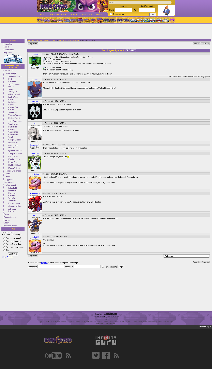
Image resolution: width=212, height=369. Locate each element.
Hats (8, 174)
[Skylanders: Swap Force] (146, 20)
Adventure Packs (12, 210)
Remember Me (118, 14)
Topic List (196, 44)
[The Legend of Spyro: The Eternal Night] (119, 20)
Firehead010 (35, 194)
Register (123, 6)
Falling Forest (14, 118)
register (44, 263)
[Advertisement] (105, 31)
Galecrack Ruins (15, 206)
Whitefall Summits (12, 199)
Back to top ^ (205, 327)
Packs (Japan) (9, 217)
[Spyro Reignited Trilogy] (40, 20)
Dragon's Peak (14, 168)
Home (43, 14)
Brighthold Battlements (13, 189)
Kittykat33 (35, 174)
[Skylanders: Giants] (139, 20)
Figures (6, 220)
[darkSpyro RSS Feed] (68, 355)
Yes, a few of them (14, 244)
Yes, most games (13, 241)
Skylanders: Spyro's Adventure (13, 66)
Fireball (35, 101)
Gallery (6, 223)
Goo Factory (13, 124)
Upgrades (10, 179)
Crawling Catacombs (13, 131)
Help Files (7, 53)
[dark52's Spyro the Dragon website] (72, 6)
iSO (34, 216)
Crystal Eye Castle (13, 108)
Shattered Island (15, 76)
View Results (7, 257)
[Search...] (172, 2)
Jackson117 (35, 145)
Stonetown (12, 112)
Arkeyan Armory (15, 153)
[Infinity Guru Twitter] (96, 355)
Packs (6, 214)
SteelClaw (35, 154)
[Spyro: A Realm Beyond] (172, 20)
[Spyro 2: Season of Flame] (73, 20)
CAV (34, 123)
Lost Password (147, 6)
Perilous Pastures (12, 80)
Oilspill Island (14, 94)
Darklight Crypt (14, 165)
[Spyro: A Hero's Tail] (99, 20)
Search (6, 47)
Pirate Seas (13, 162)
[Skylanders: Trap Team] (152, 20)
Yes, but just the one (15, 247)
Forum (99, 14)
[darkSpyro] (58, 340)
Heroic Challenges (13, 171)
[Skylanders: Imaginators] (165, 20)
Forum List (7, 44)
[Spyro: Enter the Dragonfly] (80, 20)
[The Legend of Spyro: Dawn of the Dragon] (126, 20)
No (7, 250)
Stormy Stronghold (12, 90)
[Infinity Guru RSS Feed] (116, 355)
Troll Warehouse (15, 121)
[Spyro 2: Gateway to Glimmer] (53, 20)
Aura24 (35, 80)
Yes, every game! (13, 238)
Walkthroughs (58, 14)
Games (73, 14)
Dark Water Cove (13, 98)
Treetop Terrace (14, 115)
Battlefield (12, 127)
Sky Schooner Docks (14, 85)
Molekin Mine (13, 143)
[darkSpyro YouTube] (53, 355)
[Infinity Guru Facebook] (106, 355)
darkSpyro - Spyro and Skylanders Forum (41, 40)
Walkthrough (11, 73)
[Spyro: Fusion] (93, 20)
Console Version (10, 70)
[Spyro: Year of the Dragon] (60, 20)
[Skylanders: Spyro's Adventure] (133, 20)
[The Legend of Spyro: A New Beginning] (113, 20)
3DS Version (8, 182)
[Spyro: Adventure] (86, 20)
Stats (8, 177)
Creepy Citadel (14, 140)
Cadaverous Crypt (13, 136)
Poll (13, 229)
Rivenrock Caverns (12, 194)
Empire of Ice (14, 159)
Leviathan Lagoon (12, 103)
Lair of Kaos (13, 156)
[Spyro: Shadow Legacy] (106, 20)
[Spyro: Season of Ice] (66, 20)
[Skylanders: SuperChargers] (159, 20)
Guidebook (86, 14)
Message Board (10, 226)
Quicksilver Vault (15, 151)
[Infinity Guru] (106, 340)
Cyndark (34, 54)
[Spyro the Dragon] (46, 20)
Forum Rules (8, 50)
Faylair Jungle (14, 203)
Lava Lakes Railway (13, 147)
